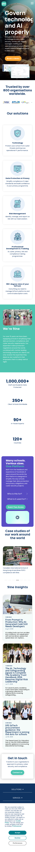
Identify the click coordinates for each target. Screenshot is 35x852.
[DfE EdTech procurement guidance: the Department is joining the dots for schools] (17, 710)
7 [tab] (29, 581)
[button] (32, 3)
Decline (17, 838)
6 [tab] (25, 581)
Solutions (16, 789)
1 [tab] (5, 581)
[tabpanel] (17, 561)
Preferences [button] (16, 826)
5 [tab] (21, 581)
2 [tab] (9, 581)
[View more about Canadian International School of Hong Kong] (17, 555)
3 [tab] (13, 581)
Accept (17, 833)
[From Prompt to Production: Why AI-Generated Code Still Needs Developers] (17, 604)
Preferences (17, 843)
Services (16, 798)
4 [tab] (17, 581)
